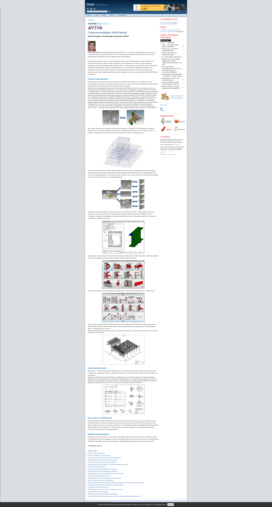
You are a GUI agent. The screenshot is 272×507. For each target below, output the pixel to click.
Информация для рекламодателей (168, 154)
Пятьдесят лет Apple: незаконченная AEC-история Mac (102, 469)
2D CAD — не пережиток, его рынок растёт (99, 455)
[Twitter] (99, 445)
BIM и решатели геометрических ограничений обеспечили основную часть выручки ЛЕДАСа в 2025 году (116, 482)
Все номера (163, 105)
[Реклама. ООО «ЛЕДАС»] (159, 7)
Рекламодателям (121, 15)
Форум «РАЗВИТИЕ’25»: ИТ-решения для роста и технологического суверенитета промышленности (114, 496)
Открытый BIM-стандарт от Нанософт (98, 491)
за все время (170, 42)
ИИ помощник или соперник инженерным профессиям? (102, 494)
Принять (170, 504)
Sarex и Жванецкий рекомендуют (97, 466)
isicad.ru (178, 139)
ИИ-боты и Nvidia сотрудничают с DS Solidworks (101, 480)
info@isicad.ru (177, 144)
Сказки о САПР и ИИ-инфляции (96, 453)
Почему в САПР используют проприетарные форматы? (102, 471)
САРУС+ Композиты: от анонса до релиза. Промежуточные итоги (105, 489)
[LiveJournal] (101, 445)
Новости (89, 15)
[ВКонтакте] (98, 445)
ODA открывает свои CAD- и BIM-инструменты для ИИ (102, 460)
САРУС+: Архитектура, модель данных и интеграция (102, 462)
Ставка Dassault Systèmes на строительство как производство (104, 457)
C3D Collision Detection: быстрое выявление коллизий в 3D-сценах (105, 473)
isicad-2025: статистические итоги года (98, 487)
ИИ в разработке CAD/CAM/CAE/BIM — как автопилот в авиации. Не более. (108, 464)
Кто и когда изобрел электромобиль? (172, 57)
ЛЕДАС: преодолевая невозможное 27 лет (99, 475)
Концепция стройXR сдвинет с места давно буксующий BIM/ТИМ (105, 484)
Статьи (96, 15)
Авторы (104, 15)
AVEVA (125, 52)
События (111, 15)
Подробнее (162, 152)
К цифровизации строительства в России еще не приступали (104, 478)
